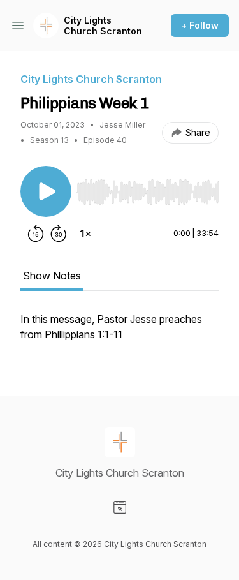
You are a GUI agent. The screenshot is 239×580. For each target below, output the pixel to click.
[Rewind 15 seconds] (36, 233)
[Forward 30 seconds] (59, 233)
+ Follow (200, 25)
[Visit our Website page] (119, 507)
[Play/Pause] (45, 191)
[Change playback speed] (85, 233)
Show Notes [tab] (52, 275)
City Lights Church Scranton (103, 26)
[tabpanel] (119, 333)
